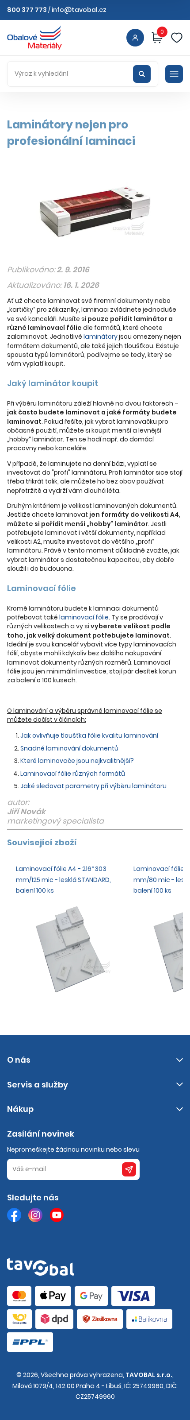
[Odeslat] (129, 1169)
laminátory (101, 336)
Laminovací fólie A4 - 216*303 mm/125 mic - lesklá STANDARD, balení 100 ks (63, 879)
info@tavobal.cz (79, 9)
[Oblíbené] (177, 37)
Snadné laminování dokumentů (69, 748)
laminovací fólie (84, 617)
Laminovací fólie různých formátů (72, 773)
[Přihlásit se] (135, 37)
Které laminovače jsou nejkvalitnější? (77, 760)
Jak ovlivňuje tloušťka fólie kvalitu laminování (89, 735)
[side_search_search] (142, 74)
